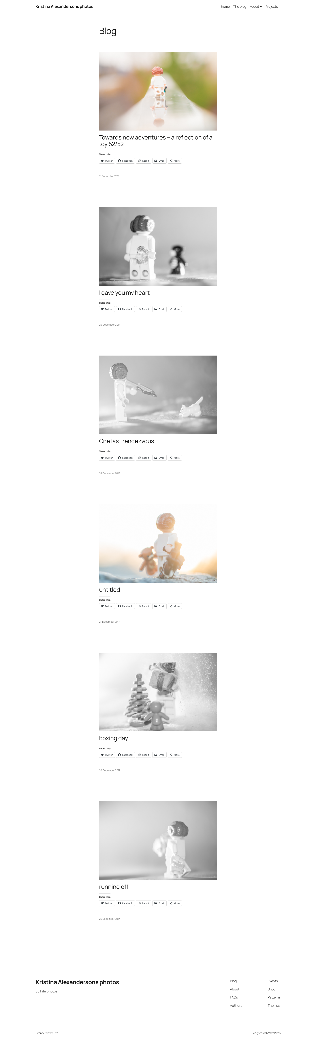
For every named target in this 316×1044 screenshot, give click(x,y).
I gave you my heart (124, 292)
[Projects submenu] (280, 6)
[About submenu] (261, 6)
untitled (109, 589)
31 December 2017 (109, 176)
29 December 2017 (109, 324)
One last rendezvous (126, 441)
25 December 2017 (109, 918)
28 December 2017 (109, 473)
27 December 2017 (109, 621)
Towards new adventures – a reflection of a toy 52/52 (156, 140)
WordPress (274, 1033)
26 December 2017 (109, 770)
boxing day (113, 738)
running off (113, 886)
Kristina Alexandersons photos (64, 6)
